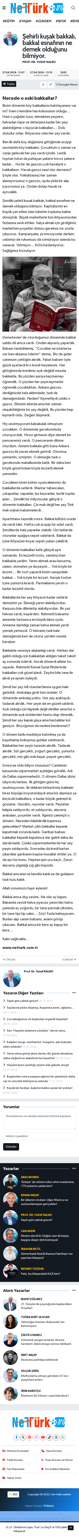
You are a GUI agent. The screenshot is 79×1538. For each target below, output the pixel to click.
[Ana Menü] (4, 8)
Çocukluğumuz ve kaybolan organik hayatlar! (37, 1019)
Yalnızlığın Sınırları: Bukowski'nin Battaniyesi (42, 1324)
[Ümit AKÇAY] (10, 1357)
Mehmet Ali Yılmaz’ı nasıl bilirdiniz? (45, 1395)
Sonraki (67, 959)
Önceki (10, 959)
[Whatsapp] (63, 1437)
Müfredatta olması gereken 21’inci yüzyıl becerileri (44, 1377)
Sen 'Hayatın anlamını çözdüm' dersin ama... (37, 1030)
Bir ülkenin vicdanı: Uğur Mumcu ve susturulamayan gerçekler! (44, 1201)
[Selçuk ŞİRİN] (10, 1375)
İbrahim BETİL (31, 1249)
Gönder (11, 1146)
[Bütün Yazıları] (74, 993)
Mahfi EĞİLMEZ (31, 1299)
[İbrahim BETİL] (10, 1253)
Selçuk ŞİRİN (30, 1371)
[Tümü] (74, 1168)
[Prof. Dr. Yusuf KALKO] (10, 38)
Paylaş (11, 84)
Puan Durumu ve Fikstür (59, 1460)
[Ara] (73, 8)
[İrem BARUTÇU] (10, 1393)
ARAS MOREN (30, 1177)
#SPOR (61, 21)
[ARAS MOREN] (10, 1181)
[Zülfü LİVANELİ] (10, 1339)
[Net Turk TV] (38, 8)
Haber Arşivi (14, 1478)
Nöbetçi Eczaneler (18, 1451)
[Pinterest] (30, 1437)
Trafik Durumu (15, 1460)
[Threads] (56, 1437)
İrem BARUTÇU (31, 1391)
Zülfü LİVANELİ (31, 1335)
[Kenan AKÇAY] (10, 1199)
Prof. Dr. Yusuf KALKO (39, 62)
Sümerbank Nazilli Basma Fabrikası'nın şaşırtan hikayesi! (47, 1255)
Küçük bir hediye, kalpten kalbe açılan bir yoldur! (39, 1088)
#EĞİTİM (9, 21)
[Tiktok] (49, 1437)
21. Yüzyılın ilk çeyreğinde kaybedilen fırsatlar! (46, 1306)
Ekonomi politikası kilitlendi (39, 1359)
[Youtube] (43, 1437)
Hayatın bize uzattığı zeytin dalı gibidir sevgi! (38, 1065)
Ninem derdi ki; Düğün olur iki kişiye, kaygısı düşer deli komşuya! (45, 1237)
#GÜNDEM (43, 21)
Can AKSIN (28, 1231)
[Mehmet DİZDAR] (10, 1271)
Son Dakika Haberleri (57, 1469)
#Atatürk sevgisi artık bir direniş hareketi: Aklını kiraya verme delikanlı (46, 1342)
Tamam (65, 1518)
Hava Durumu (54, 1451)
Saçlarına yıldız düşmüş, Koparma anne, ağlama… (40, 1007)
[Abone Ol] (67, 84)
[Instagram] (36, 1437)
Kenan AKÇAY (30, 1195)
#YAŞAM (25, 21)
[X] (23, 1437)
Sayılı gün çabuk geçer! (23, 1001)
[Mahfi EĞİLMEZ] (10, 1303)
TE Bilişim (48, 1506)
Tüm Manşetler (16, 1469)
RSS (14, 1494)
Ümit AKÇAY (29, 1355)
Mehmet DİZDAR (32, 1268)
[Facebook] (16, 1437)
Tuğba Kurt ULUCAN (35, 1317)
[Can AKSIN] (10, 1235)
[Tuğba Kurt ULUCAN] (10, 1321)
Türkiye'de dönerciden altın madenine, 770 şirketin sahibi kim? (48, 1184)
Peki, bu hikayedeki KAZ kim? (40, 1273)
